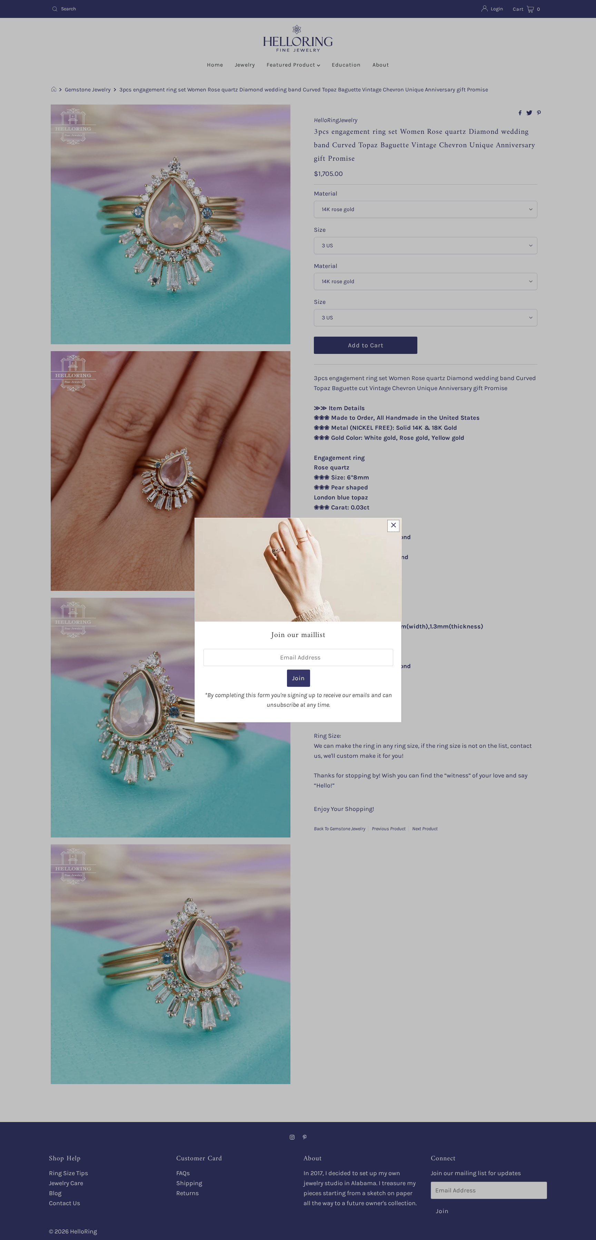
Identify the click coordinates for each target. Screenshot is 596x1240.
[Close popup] (393, 526)
